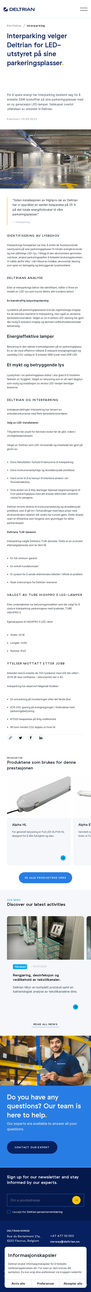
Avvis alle (18, 1283)
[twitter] (21, 737)
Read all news (45, 1024)
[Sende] (76, 1200)
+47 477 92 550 (62, 1236)
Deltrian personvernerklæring (44, 1211)
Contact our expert (32, 1147)
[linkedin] (41, 737)
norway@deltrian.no (65, 1241)
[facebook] (31, 737)
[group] (39, 820)
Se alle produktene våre (45, 877)
